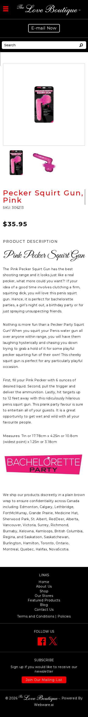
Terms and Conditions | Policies (44, 616)
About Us (44, 586)
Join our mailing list (44, 680)
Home (44, 582)
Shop (44, 591)
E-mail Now (44, 28)
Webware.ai (44, 705)
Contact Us (44, 610)
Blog (44, 605)
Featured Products (44, 600)
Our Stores (44, 596)
